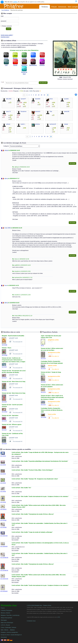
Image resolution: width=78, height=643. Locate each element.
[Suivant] (48, 95)
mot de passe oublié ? (7, 35)
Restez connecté (7, 26)
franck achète (52, 414)
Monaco (42, 58)
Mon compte (73, 7)
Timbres (44, 7)
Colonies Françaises (6, 610)
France (33, 58)
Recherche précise (17, 10)
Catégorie (6, 146)
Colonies (24, 58)
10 (36, 95)
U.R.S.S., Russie (5, 625)
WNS (59, 617)
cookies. (15, 2)
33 (44, 95)
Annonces (62, 7)
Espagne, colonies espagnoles (9, 632)
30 (41, 95)
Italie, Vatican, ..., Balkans (8, 630)
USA (6, 65)
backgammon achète (54, 352)
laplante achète (52, 365)
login (2, 16)
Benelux (15, 58)
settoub (6, 150)
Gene (5, 285)
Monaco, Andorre (5, 613)
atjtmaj (6, 178)
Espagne (42, 65)
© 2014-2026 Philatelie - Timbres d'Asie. (39, 605)
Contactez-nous (31, 621)
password (3, 21)
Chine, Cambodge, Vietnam (8, 627)
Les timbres (5, 10)
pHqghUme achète (53, 340)
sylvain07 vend (13, 338)
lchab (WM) (7, 228)
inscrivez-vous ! (5, 37)
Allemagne (24, 65)
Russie (15, 65)
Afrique (6, 58)
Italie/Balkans (33, 65)
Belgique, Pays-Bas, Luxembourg (10, 615)
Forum (54, 7)
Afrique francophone (6, 617)
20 (38, 95)
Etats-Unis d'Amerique (7, 622)
